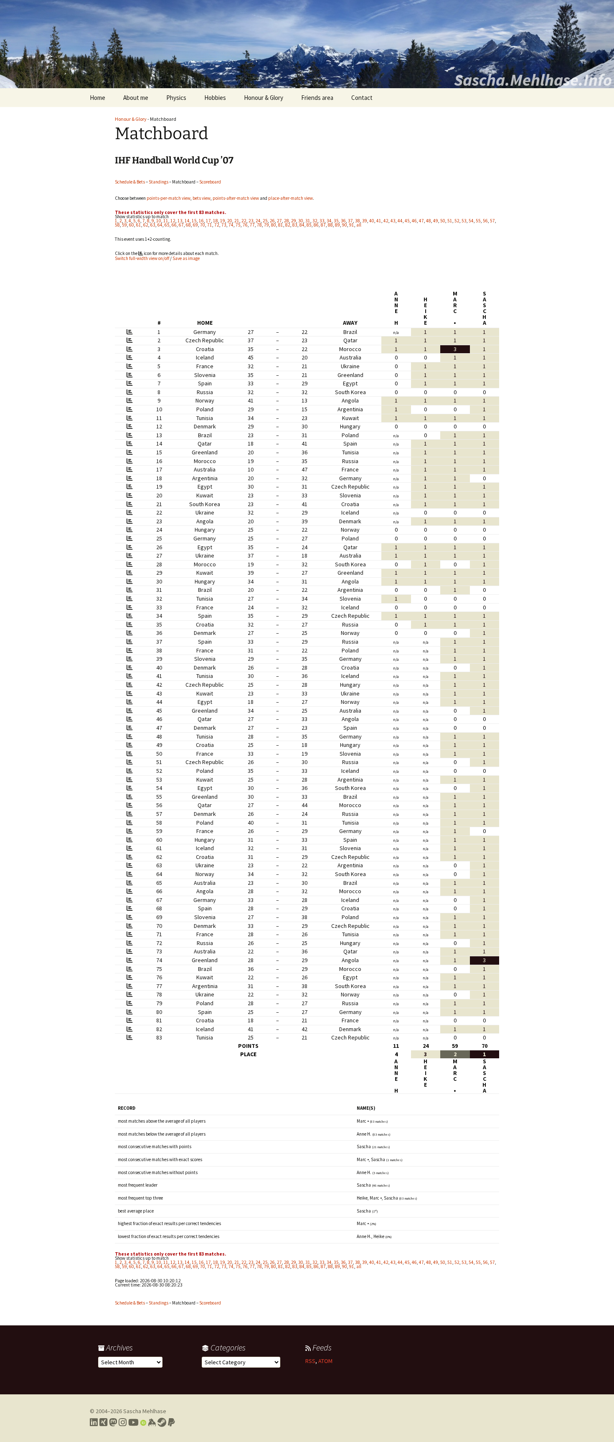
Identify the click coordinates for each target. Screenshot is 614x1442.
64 (159, 225)
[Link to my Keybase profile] (152, 1422)
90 (344, 225)
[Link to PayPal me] (171, 1422)
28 (286, 221)
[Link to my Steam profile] (161, 1422)
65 (167, 225)
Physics (176, 98)
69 (195, 225)
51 (449, 221)
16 (201, 221)
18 (215, 221)
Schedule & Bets (130, 182)
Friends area (317, 98)
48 (428, 221)
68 (188, 225)
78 (259, 225)
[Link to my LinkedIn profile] (94, 1422)
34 (329, 221)
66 (174, 225)
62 (145, 225)
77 (252, 225)
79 (266, 225)
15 (194, 221)
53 (464, 221)
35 (336, 221)
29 (293, 221)
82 (287, 225)
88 (330, 225)
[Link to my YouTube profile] (133, 1422)
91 (351, 225)
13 (180, 221)
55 (478, 221)
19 (222, 221)
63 (152, 225)
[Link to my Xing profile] (103, 1422)
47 (421, 221)
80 (273, 225)
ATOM (325, 1361)
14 (187, 221)
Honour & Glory (263, 98)
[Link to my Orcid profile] (143, 1422)
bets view (202, 198)
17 (208, 221)
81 (280, 225)
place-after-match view (290, 198)
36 (343, 221)
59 (124, 225)
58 (117, 225)
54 (471, 221)
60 (131, 225)
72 (216, 225)
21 (236, 221)
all (358, 225)
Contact (362, 98)
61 (138, 225)
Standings (158, 182)
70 (202, 225)
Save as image (186, 258)
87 (323, 225)
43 (393, 221)
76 (245, 225)
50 (442, 221)
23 (251, 221)
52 (456, 221)
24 (258, 221)
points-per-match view (168, 198)
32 (314, 221)
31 (307, 221)
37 (350, 221)
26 (272, 221)
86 (316, 225)
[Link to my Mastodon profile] (113, 1422)
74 (230, 225)
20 (229, 221)
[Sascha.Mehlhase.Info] (307, 44)
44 (400, 221)
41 (378, 221)
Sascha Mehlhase (144, 1411)
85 (309, 225)
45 (407, 221)
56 (485, 221)
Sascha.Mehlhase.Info (533, 79)
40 (371, 221)
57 (492, 221)
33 (322, 221)
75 (238, 225)
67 (181, 225)
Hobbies (215, 98)
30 (300, 221)
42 (385, 221)
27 (279, 221)
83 (294, 225)
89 (337, 225)
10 (158, 221)
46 (414, 221)
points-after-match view (236, 198)
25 (265, 221)
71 (209, 225)
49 (435, 221)
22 (243, 221)
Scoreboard (210, 182)
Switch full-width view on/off (142, 258)
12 (172, 221)
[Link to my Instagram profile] (123, 1422)
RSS (310, 1361)
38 (357, 221)
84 (301, 225)
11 (165, 221)
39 (364, 221)
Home (97, 98)
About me (135, 98)
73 (223, 225)
